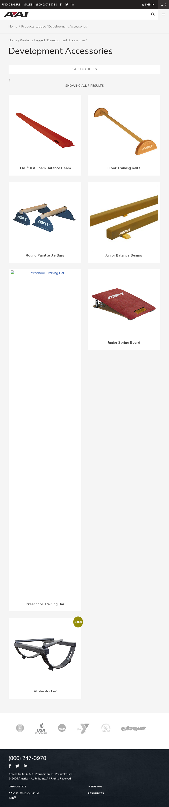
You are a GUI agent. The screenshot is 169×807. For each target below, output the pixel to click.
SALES (28, 4)
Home (13, 26)
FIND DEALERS (11, 4)
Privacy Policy (63, 774)
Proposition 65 (44, 774)
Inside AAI (95, 786)
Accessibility (16, 774)
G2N (12, 798)
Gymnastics (17, 786)
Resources (96, 793)
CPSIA (29, 774)
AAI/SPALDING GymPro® (24, 793)
